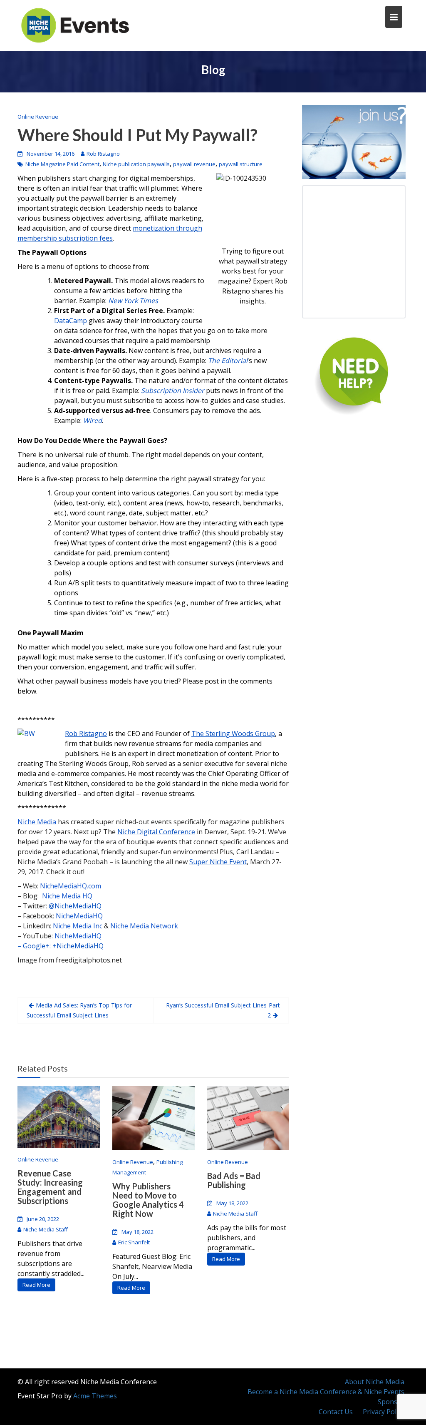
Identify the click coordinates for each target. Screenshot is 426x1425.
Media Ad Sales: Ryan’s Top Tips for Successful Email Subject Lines (79, 1010)
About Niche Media (374, 1381)
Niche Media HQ (67, 895)
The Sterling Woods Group (233, 733)
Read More (36, 1284)
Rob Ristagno (103, 153)
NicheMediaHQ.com (70, 885)
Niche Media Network (144, 925)
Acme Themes (95, 1395)
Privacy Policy (383, 1411)
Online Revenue (37, 116)
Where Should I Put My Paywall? (137, 135)
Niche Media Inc (77, 925)
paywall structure (241, 164)
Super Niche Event (218, 861)
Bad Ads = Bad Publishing (233, 1180)
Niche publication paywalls (136, 164)
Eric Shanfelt (134, 1242)
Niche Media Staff (45, 1229)
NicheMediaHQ (79, 915)
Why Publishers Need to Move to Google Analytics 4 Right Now (148, 1200)
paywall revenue (194, 164)
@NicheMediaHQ (75, 905)
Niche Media (36, 821)
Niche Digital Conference (156, 831)
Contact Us (336, 1411)
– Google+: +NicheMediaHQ (60, 945)
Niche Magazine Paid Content (62, 164)
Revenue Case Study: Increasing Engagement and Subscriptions (50, 1187)
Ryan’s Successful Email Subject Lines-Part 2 (223, 1010)
